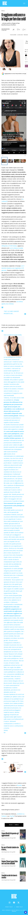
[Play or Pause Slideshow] (2, 155)
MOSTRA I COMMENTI (14, 825)
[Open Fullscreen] (25, 155)
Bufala (3, 830)
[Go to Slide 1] (4, 161)
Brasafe (19, 785)
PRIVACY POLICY (9, 906)
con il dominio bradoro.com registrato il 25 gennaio (12, 268)
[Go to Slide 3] (17, 161)
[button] (14, 127)
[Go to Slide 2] (11, 161)
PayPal (12, 816)
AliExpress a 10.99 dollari (9, 246)
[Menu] (24, 3)
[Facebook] (14, 902)
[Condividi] (13, 29)
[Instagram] (9, 902)
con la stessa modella (16, 248)
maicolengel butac (5, 28)
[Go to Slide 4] (23, 161)
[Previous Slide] (3, 127)
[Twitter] (18, 902)
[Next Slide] (25, 127)
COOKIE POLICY (19, 906)
